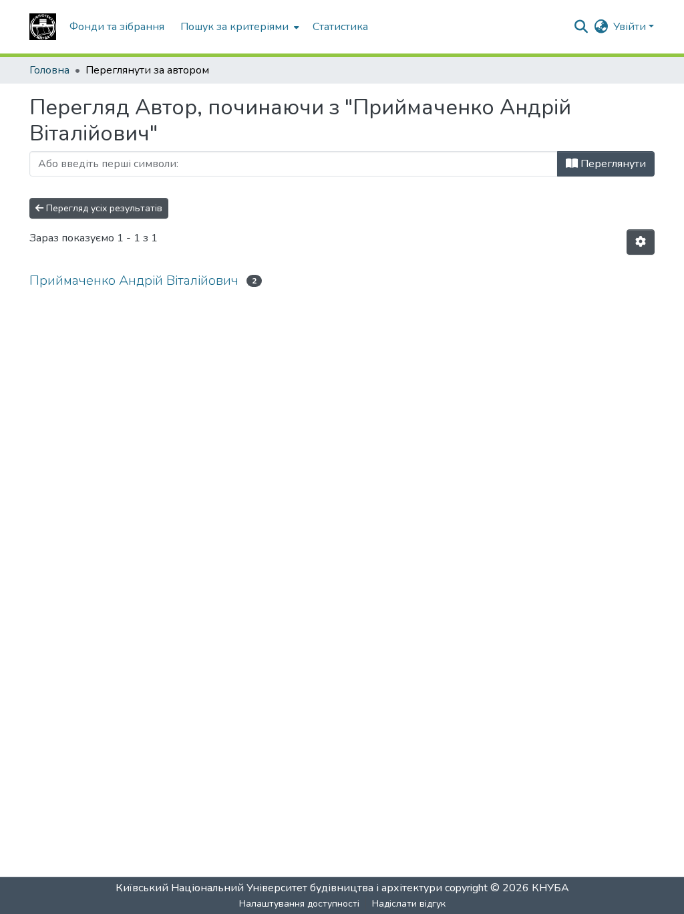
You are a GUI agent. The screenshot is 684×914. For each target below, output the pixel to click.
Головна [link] (49, 70)
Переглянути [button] (612, 163)
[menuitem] (238, 26)
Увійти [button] (631, 26)
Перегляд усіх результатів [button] (102, 208)
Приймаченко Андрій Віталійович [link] (133, 280)
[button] (42, 26)
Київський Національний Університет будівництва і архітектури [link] (279, 888)
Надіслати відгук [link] (409, 903)
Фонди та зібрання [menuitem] (116, 26)
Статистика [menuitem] (340, 26)
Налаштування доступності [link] (299, 903)
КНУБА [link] (550, 888)
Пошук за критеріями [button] (234, 26)
